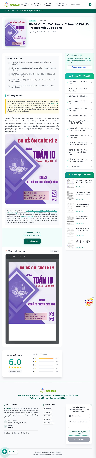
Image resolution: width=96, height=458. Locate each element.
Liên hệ (8, 433)
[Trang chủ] (12, 4)
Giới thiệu (26, 433)
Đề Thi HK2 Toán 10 (42, 20)
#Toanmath (47, 408)
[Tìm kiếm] (90, 4)
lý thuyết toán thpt (27, 216)
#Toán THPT (47, 419)
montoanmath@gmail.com (17, 423)
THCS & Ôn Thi (36, 4)
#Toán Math (47, 412)
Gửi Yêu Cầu (80, 439)
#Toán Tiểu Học (48, 423)
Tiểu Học (25, 4)
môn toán (54, 103)
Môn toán (7, 408)
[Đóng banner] (93, 298)
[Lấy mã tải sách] (5, 452)
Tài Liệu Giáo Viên (61, 4)
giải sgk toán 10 (35, 213)
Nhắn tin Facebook (80, 67)
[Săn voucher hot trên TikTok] (89, 302)
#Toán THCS (47, 416)
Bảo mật (16, 433)
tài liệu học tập (16, 410)
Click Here (12, 452)
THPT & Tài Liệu (48, 4)
